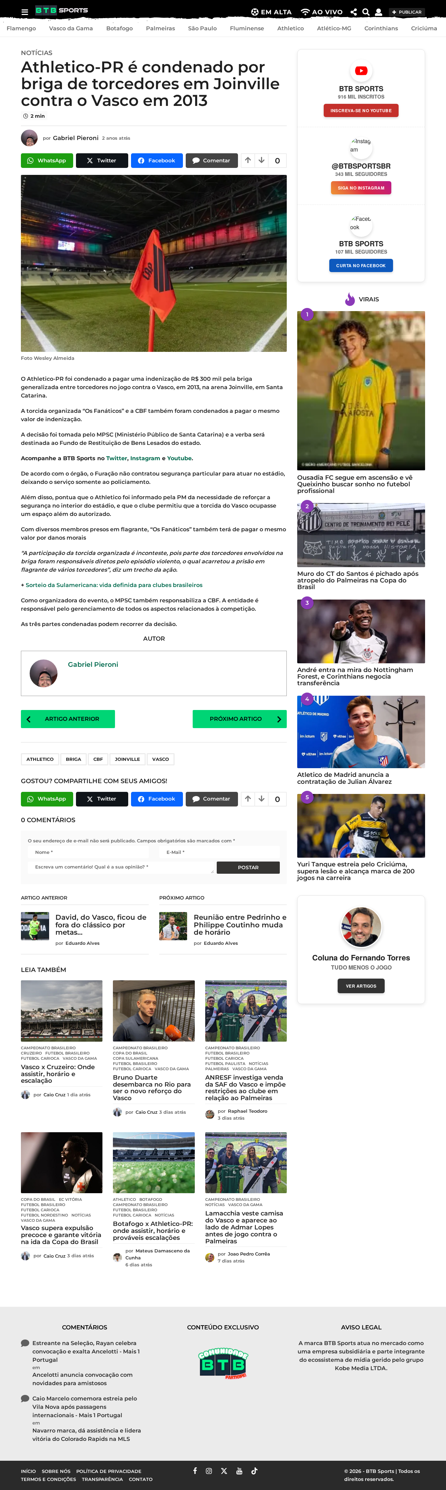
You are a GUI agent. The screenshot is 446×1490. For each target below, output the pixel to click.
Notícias (36, 52)
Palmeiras (160, 28)
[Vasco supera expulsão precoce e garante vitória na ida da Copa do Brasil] (61, 1163)
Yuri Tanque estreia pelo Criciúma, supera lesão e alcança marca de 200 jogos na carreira (356, 871)
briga (73, 759)
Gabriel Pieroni (93, 664)
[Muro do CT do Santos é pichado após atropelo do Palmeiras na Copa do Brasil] (361, 535)
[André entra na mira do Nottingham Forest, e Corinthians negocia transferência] (361, 631)
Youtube (179, 458)
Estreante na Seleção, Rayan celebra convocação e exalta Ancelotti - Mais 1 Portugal (86, 1351)
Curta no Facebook (361, 265)
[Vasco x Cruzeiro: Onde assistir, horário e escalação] (61, 1011)
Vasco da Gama (71, 28)
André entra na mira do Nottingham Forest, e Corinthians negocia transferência (355, 676)
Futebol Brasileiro (67, 1053)
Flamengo (21, 28)
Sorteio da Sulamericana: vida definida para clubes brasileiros (113, 585)
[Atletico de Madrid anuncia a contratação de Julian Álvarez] (361, 732)
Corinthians (381, 28)
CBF (98, 759)
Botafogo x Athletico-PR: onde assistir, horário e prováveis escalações (153, 1231)
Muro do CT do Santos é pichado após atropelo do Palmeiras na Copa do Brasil (357, 580)
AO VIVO (327, 12)
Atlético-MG (334, 28)
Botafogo (119, 28)
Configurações (392, 1479)
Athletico (290, 28)
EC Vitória (70, 1199)
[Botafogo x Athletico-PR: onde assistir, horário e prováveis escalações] (153, 1163)
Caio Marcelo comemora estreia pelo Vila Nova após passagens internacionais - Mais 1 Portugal (84, 1407)
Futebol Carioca (40, 1058)
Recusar (341, 1479)
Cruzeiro (31, 1053)
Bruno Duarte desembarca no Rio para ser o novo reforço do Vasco (152, 1088)
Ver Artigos (361, 986)
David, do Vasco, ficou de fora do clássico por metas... (100, 924)
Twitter (116, 458)
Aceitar (299, 1479)
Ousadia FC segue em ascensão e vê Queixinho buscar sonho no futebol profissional (355, 484)
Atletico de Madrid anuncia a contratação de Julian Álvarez (344, 778)
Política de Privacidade (67, 1482)
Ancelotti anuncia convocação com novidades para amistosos (82, 1379)
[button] (24, 12)
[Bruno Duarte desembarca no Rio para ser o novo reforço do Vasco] (153, 1011)
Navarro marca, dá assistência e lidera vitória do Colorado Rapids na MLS (86, 1434)
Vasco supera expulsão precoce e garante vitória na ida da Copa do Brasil (61, 1235)
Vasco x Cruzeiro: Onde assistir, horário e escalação (58, 1074)
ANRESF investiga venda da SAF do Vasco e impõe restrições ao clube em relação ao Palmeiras (245, 1088)
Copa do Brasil (130, 1053)
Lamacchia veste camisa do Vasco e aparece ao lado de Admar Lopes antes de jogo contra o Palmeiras (244, 1227)
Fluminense (247, 28)
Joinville (127, 759)
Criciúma (424, 28)
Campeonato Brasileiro (48, 1048)
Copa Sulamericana (135, 1058)
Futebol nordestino (44, 1215)
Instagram (145, 458)
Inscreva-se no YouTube (361, 110)
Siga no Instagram (361, 188)
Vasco (160, 759)
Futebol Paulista (225, 1063)
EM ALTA (276, 12)
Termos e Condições (231, 1476)
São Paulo (202, 28)
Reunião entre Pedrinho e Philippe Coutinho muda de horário (240, 924)
